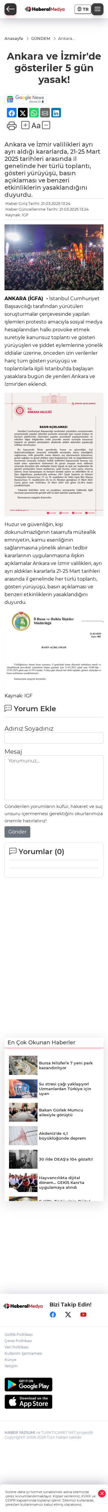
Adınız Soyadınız (28, 728)
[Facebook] (53, 1315)
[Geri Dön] (10, 9)
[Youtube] (83, 1315)
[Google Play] (54, 1384)
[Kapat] (102, 1493)
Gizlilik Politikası (18, 1334)
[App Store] (54, 1402)
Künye (10, 1359)
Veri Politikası (16, 1347)
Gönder (17, 832)
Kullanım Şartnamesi (23, 1353)
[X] (68, 1315)
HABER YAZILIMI (19, 1432)
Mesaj (13, 751)
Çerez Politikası (18, 1341)
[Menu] (98, 9)
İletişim (11, 1366)
